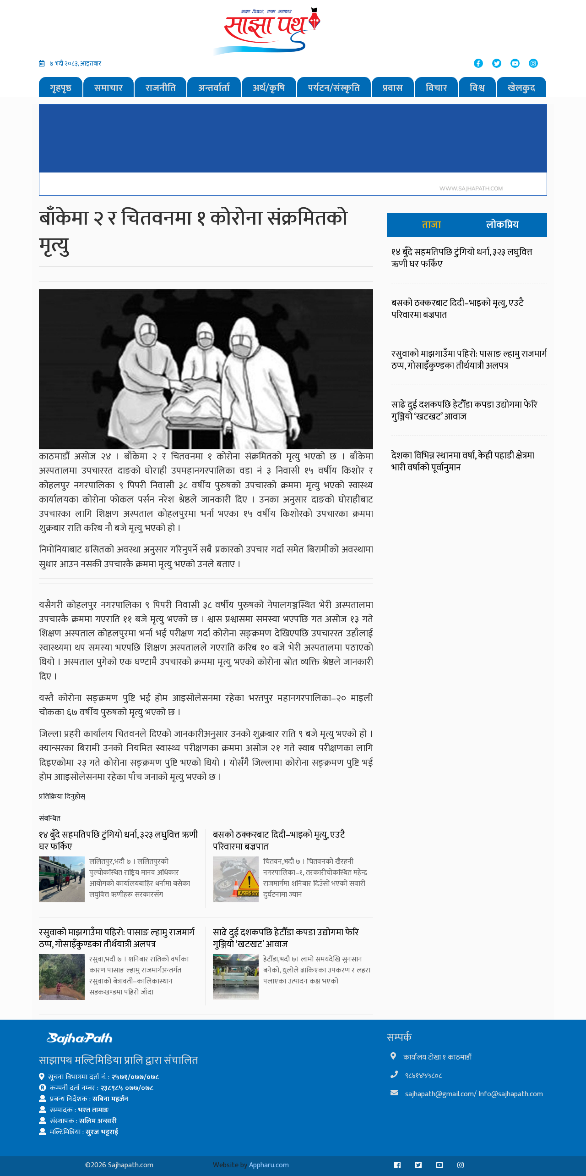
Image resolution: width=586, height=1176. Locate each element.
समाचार (108, 88)
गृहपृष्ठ (60, 88)
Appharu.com (269, 1165)
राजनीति (161, 88)
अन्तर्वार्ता (214, 88)
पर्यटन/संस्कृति (334, 88)
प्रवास (393, 88)
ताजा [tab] (431, 224)
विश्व (477, 88)
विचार (436, 88)
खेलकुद (521, 88)
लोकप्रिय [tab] (502, 224)
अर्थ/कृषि (269, 88)
